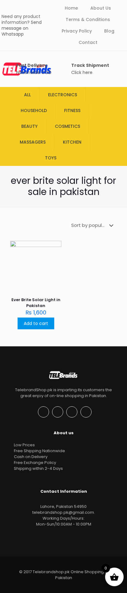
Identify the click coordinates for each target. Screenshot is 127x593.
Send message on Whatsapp (22, 28)
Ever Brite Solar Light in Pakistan (35, 303)
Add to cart (36, 323)
